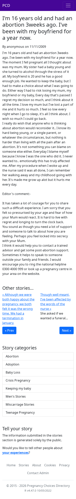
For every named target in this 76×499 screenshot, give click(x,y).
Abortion (12, 356)
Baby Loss (13, 372)
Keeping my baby (18, 388)
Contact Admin (38, 473)
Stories (24, 465)
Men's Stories (16, 396)
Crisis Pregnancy (18, 380)
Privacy (64, 465)
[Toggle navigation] (68, 5)
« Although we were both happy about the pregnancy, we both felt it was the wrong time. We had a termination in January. (18, 308)
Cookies (50, 465)
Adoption (12, 364)
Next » (66, 330)
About (36, 465)
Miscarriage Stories (20, 404)
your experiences (15, 452)
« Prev (9, 330)
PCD (6, 5)
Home (11, 465)
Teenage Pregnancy (20, 412)
